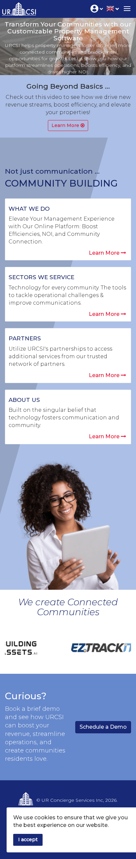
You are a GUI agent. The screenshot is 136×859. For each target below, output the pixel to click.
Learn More (105, 253)
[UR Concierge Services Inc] (18, 7)
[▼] (112, 8)
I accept (28, 839)
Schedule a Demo (103, 727)
